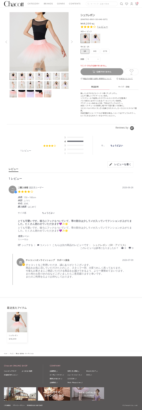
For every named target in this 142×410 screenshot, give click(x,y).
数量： (83, 59)
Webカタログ (91, 371)
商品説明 (95, 87)
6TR (105, 51)
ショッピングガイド (10, 371)
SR (85, 51)
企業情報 (53, 382)
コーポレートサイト (56, 375)
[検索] (121, 4)
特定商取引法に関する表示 (35, 405)
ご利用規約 (7, 405)
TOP (5, 353)
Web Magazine (74, 382)
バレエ (12, 353)
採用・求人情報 (73, 371)
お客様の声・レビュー (11, 375)
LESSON (71, 378)
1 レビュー (102, 26)
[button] (6, 42)
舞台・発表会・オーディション (25, 353)
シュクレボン (13, 335)
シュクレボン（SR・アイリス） (110, 245)
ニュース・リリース (74, 375)
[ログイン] (132, 4)
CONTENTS (75, 4)
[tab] (120, 164)
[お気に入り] (126, 4)
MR (94, 51)
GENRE (61, 4)
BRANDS (48, 4)
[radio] (74, 137)
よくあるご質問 (27, 371)
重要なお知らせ (55, 378)
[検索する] (88, 4)
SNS (88, 375)
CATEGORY (34, 4)
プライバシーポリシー (19, 405)
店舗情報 (53, 371)
